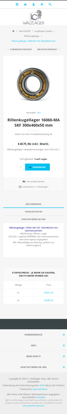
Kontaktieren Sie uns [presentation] (33, 219)
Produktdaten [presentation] (33, 211)
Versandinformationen (33, 405)
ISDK (41, 385)
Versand (41, 397)
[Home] (13, 31)
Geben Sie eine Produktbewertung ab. (34, 134)
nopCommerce (39, 389)
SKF (39, 112)
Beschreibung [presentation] (33, 204)
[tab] (33, 204)
